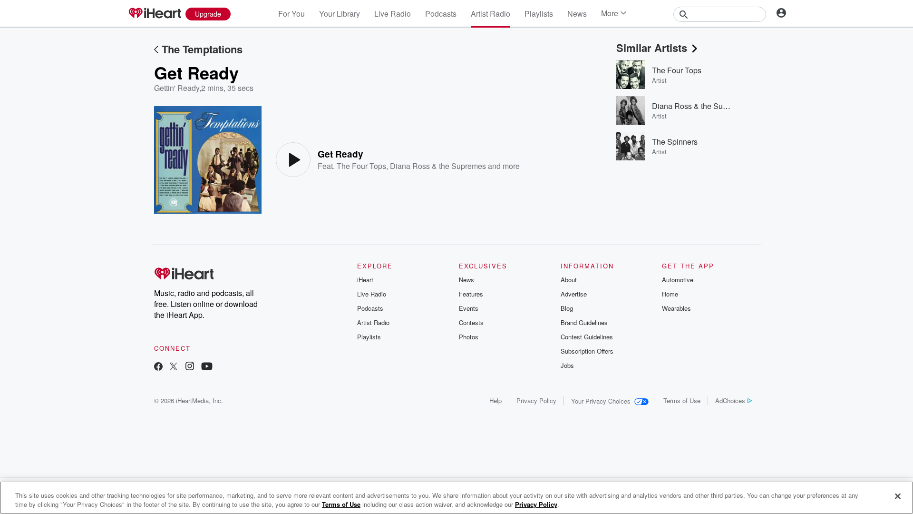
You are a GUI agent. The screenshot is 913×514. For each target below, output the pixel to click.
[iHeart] (154, 13)
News (577, 13)
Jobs (567, 365)
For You (291, 13)
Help (495, 400)
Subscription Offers (587, 351)
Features (471, 293)
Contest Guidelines (587, 336)
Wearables (676, 308)
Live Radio (392, 13)
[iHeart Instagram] (189, 367)
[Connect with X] (173, 367)
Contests (471, 322)
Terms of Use (681, 400)
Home (670, 293)
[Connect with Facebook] (158, 367)
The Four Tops (361, 165)
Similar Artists (651, 47)
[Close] (897, 496)
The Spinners (675, 141)
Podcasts (440, 13)
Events (468, 308)
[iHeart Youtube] (207, 367)
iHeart (365, 279)
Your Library (339, 13)
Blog (567, 308)
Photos (468, 336)
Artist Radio (490, 13)
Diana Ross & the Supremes (438, 165)
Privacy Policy (536, 400)
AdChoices (730, 400)
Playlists (538, 13)
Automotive (677, 279)
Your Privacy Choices (601, 400)
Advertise (574, 293)
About (569, 279)
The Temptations (202, 49)
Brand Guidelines (584, 322)
